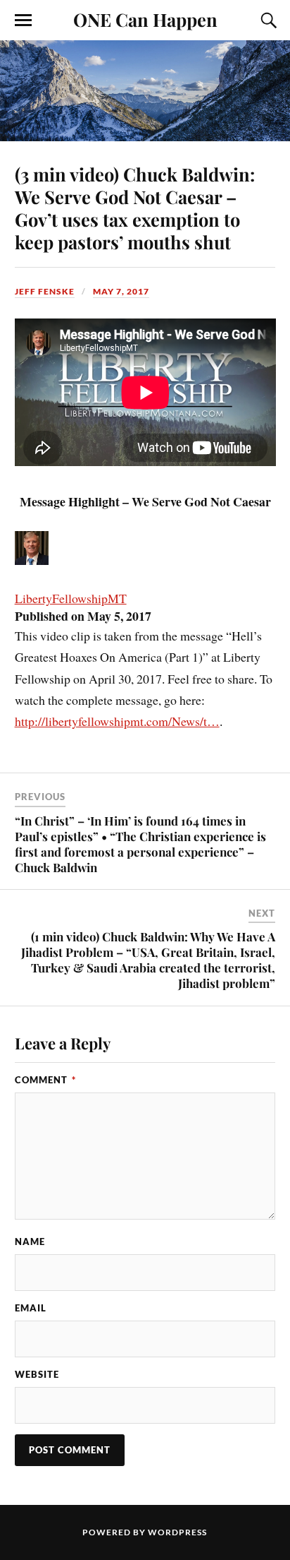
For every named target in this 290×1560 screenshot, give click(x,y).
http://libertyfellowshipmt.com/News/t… (117, 721)
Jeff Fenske (45, 291)
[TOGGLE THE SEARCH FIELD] (266, 20)
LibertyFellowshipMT (71, 598)
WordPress (177, 1532)
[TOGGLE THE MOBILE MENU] (23, 20)
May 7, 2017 (121, 291)
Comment (45, 1079)
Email (30, 1308)
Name (30, 1241)
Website (37, 1374)
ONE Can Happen (145, 19)
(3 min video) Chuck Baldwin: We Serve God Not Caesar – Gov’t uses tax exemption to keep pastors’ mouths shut (135, 208)
